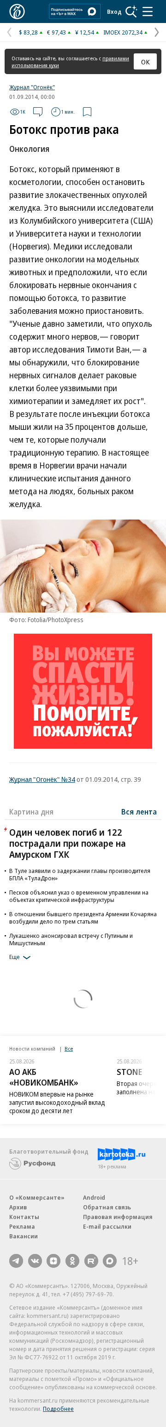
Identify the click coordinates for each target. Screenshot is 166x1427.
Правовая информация (118, 1217)
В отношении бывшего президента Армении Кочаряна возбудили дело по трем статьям (83, 917)
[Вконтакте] (35, 1261)
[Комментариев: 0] (37, 112)
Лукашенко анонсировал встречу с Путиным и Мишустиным (71, 939)
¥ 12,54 (84, 32)
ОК (145, 61)
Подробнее (58, 1408)
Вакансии (23, 1236)
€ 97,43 (56, 32)
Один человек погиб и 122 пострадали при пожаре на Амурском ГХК (67, 843)
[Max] (110, 1261)
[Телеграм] (16, 1261)
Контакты (24, 1217)
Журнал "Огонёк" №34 (42, 779)
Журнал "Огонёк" (32, 87)
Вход (114, 11)
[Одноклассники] (72, 1261)
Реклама (22, 1226)
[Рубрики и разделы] (147, 11)
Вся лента (139, 812)
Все (69, 1048)
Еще (14, 957)
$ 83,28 (28, 32)
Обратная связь (107, 1207)
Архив (18, 1207)
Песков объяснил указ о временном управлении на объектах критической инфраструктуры (78, 896)
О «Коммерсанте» (37, 1197)
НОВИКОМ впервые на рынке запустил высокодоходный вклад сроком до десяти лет (57, 1102)
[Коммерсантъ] (17, 11)
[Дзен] (53, 1261)
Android (94, 1197)
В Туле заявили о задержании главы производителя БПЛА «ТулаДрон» (79, 874)
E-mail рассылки (107, 1226)
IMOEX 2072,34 (122, 32)
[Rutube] (91, 1261)
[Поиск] (131, 11)
